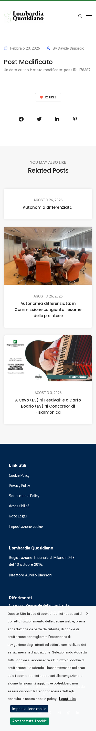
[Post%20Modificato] (21, 119)
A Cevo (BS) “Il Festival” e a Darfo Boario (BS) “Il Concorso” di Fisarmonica (48, 406)
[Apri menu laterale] (89, 15)
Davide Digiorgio (71, 48)
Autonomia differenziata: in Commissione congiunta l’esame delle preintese (48, 309)
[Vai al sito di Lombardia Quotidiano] (24, 16)
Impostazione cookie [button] (26, 526)
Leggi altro (67, 699)
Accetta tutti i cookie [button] (29, 721)
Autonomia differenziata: (48, 207)
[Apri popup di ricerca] (80, 16)
